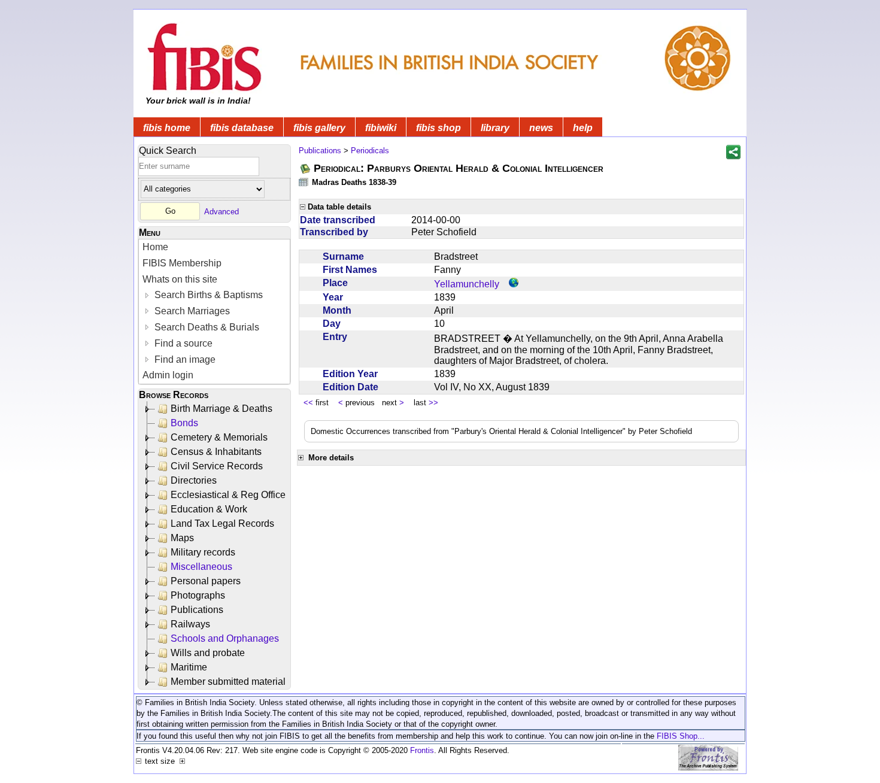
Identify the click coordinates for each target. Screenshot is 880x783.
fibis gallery (319, 128)
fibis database (242, 128)
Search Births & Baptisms (207, 295)
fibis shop (438, 128)
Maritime (189, 667)
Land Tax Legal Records (222, 523)
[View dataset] (304, 182)
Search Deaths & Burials (205, 327)
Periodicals (370, 150)
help (583, 128)
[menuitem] (214, 247)
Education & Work (209, 509)
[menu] (214, 311)
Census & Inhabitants (216, 452)
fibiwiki (380, 128)
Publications (197, 610)
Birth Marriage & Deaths (221, 408)
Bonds (184, 423)
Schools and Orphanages (225, 638)
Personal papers (206, 581)
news (541, 128)
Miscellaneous (201, 567)
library (495, 128)
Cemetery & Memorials (219, 437)
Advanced (221, 211)
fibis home (166, 128)
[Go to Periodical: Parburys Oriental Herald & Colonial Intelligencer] (306, 168)
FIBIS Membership (181, 263)
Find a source (182, 343)
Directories (194, 480)
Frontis (422, 750)
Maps (182, 538)
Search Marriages (191, 311)
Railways (190, 624)
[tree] (215, 545)
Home (155, 247)
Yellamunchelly (466, 284)
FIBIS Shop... (681, 736)
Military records (203, 552)
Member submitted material (228, 681)
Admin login (167, 375)
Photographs (198, 595)
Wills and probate (208, 653)
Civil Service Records (217, 466)
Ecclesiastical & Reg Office (228, 495)
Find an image (184, 359)
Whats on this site (179, 279)
